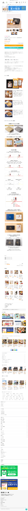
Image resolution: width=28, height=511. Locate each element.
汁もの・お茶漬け (3, 426)
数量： (5, 43)
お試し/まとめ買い (3, 439)
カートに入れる (14, 45)
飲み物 (1, 435)
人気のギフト (2, 403)
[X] (12, 350)
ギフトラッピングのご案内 (3, 414)
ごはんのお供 (21, 393)
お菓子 (1, 423)
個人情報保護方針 (2, 498)
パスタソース (6, 399)
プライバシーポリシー (3, 497)
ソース (22, 396)
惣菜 (1, 429)
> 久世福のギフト (7, 305)
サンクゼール (13, 4)
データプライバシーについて (4, 506)
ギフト (15, 4)
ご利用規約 (2, 501)
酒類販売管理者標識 (3, 502)
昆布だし (20, 399)
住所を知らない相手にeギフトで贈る (13, 47)
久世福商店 (8, 4)
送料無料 (14, 393)
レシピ (17, 4)
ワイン (3, 399)
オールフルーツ (15, 399)
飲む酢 (19, 396)
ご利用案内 (2, 449)
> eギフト (6, 307)
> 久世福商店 (6, 306)
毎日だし (23, 399)
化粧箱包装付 (7, 393)
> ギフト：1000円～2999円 (8, 304)
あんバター (4, 396)
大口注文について (3, 453)
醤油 (9, 399)
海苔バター (7, 396)
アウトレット (19, 4)
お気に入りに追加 (21, 43)
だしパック (4, 393)
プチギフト (17, 393)
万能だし (14, 396)
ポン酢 (17, 396)
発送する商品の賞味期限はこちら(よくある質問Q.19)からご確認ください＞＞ (11, 309)
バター (12, 399)
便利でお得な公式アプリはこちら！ (14, 0)
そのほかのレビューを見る (20, 265)
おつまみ (11, 396)
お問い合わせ (2, 457)
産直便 (10, 4)
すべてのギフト (2, 410)
